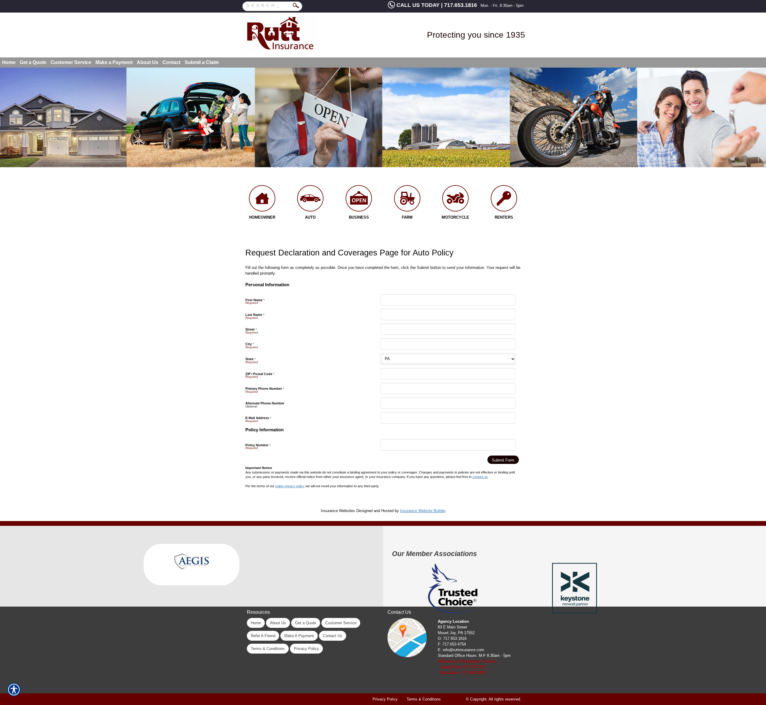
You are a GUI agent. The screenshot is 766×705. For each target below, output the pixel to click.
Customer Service (340, 623)
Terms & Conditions (268, 648)
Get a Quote (305, 623)
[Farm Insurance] (407, 199)
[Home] (298, 34)
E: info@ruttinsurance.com (461, 650)
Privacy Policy (306, 648)
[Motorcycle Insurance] (455, 199)
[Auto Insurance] (310, 199)
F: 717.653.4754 (452, 644)
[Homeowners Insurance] (262, 199)
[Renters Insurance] (504, 199)
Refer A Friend (263, 636)
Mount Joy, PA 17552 (456, 633)
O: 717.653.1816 (452, 638)
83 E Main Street (452, 627)
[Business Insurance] (359, 199)
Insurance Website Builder (423, 510)
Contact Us (332, 636)
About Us (278, 623)
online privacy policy (290, 486)
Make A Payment (299, 636)
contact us (480, 477)
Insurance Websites (338, 510)
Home (256, 623)
